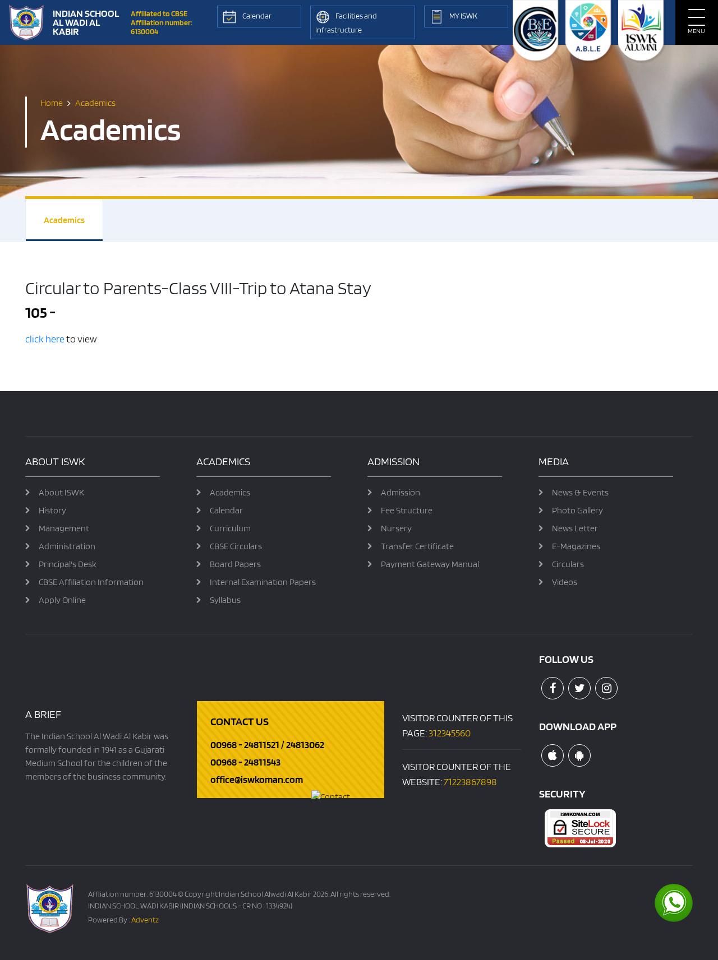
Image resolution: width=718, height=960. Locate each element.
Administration (67, 546)
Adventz (145, 919)
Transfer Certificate (417, 546)
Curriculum (230, 528)
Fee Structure (406, 510)
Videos (564, 582)
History (52, 510)
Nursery (396, 528)
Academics (64, 220)
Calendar (226, 510)
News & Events (580, 492)
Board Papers (235, 564)
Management (64, 528)
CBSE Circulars (236, 546)
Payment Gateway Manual (430, 564)
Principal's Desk (67, 564)
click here (45, 339)
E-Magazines (576, 546)
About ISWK (61, 492)
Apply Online (62, 600)
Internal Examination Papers (263, 582)
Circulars (568, 564)
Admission (400, 492)
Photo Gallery (577, 510)
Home (51, 103)
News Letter (575, 528)
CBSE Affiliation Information (91, 582)
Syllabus (225, 600)
